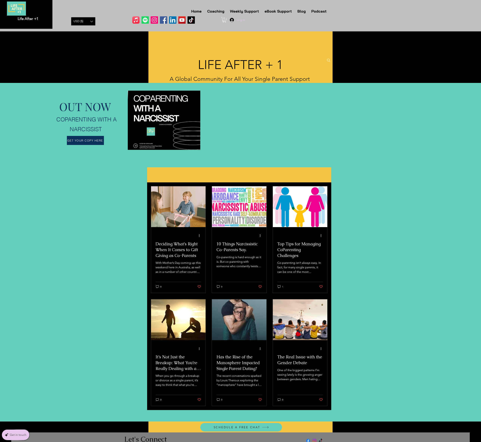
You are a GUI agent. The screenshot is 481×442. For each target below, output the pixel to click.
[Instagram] (154, 20)
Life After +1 (28, 18)
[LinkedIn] (172, 20)
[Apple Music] (136, 20)
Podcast (175, 175)
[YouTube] (182, 20)
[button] (83, 21)
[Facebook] (163, 20)
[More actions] (200, 235)
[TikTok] (191, 20)
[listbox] (83, 21)
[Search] (329, 60)
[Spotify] (145, 20)
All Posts (156, 175)
